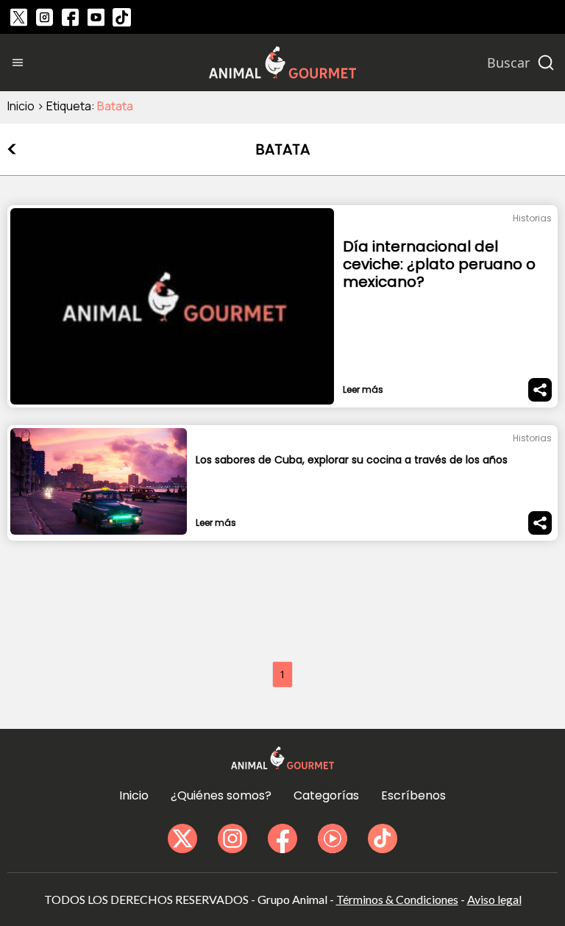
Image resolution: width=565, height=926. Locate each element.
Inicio (21, 106)
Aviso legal (494, 899)
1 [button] (282, 674)
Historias (532, 218)
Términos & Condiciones (397, 899)
